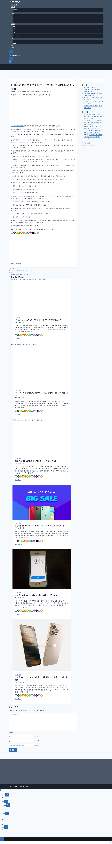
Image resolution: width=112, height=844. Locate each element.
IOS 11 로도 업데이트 (17, 126)
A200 (14, 30)
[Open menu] (10, 62)
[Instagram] (30, 233)
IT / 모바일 (14, 5)
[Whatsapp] (26, 233)
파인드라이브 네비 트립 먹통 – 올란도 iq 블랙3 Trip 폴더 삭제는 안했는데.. (93, 116)
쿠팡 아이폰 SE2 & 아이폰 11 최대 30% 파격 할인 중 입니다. (39, 526)
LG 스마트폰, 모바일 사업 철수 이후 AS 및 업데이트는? (38, 320)
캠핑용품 (14, 43)
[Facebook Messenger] (28, 233)
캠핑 (3, 827)
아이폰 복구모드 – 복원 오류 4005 (18, 273)
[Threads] (33, 233)
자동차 (3, 813)
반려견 (3, 795)
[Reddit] (21, 233)
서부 (15, 19)
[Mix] (24, 233)
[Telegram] (35, 233)
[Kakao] (17, 233)
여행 (3, 801)
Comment (12, 732)
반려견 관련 (15, 11)
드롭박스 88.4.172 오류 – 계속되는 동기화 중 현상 (35, 461)
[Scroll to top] (108, 834)
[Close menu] (0, 790)
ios (12, 263)
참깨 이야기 (15, 9)
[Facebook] (12, 233)
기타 (13, 34)
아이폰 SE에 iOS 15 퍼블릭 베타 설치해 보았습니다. (36, 595)
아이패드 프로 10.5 (32, 129)
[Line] (19, 233)
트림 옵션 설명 (16, 36)
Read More (18, 338)
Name (37, 736)
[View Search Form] (11, 51)
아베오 (14, 28)
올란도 (14, 26)
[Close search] (2, 839)
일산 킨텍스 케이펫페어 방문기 (18, 269)
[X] (14, 233)
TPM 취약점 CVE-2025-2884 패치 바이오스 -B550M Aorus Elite (93, 137)
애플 (19, 263)
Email (37, 741)
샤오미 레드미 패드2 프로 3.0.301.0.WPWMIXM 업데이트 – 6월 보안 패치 (93, 89)
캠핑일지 (14, 41)
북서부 (16, 17)
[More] (37, 233)
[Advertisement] (43, 110)
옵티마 (14, 32)
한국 (13, 21)
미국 (5, 805)
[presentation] (41, 296)
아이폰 (15, 263)
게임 (12, 45)
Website (37, 745)
